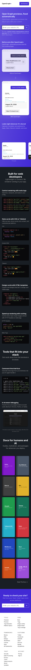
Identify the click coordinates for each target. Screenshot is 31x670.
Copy (26, 378)
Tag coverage (21, 627)
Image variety (21, 623)
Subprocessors (8, 661)
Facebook (20, 637)
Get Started (24, 3)
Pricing (20, 653)
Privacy (6, 657)
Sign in (20, 655)
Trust (6, 651)
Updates (6, 665)
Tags (19, 622)
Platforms (21, 632)
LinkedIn (20, 638)
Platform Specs (8, 625)
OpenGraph (6, 3)
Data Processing (8, 655)
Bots (19, 620)
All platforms (21, 646)
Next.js (6, 635)
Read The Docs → (22, 582)
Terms (5, 659)
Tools (6, 617)
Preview (6, 622)
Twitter (19, 635)
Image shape (21, 625)
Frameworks (8, 632)
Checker (6, 620)
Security (6, 653)
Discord (20, 642)
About (5, 663)
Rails (5, 637)
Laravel (6, 642)
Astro (5, 644)
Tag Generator (8, 623)
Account (21, 651)
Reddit (19, 644)
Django (6, 638)
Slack (19, 640)
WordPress (7, 640)
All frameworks (8, 646)
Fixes (19, 617)
